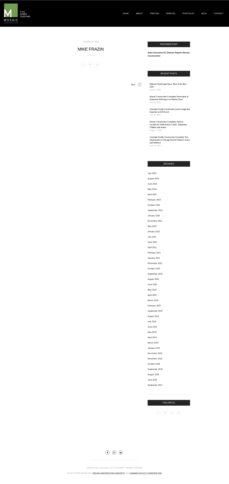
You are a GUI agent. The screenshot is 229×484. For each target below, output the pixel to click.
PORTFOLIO (188, 13)
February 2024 (154, 200)
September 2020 (155, 274)
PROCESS (154, 13)
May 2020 (152, 290)
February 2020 (154, 305)
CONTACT (218, 13)
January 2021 (154, 258)
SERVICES (170, 13)
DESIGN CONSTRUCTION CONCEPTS (109, 473)
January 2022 (154, 231)
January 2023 (154, 215)
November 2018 (155, 358)
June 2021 (152, 242)
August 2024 (153, 178)
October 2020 (154, 268)
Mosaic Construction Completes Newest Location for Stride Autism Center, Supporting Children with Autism (168, 124)
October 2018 (154, 364)
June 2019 (152, 327)
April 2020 (152, 295)
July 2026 (152, 173)
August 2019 (153, 316)
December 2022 (155, 221)
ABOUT (139, 13)
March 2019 (153, 343)
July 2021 (152, 237)
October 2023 (154, 205)
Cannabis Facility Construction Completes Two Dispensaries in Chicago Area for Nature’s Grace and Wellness (170, 140)
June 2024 (152, 184)
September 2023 (155, 210)
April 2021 (152, 247)
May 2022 (152, 226)
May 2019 (152, 332)
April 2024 (152, 194)
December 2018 (155, 353)
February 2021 (154, 253)
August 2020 (153, 279)
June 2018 (152, 380)
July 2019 (152, 321)
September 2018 (155, 369)
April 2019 (152, 337)
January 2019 (154, 348)
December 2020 (155, 263)
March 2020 (153, 300)
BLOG (204, 13)
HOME (126, 13)
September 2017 (155, 385)
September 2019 (155, 311)
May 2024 (152, 189)
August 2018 (153, 374)
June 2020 (152, 284)
